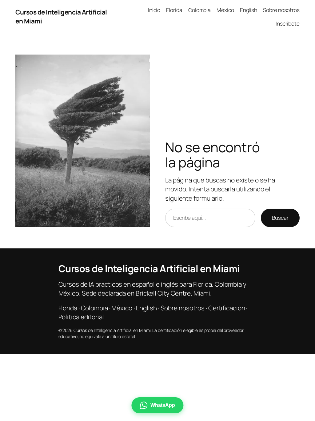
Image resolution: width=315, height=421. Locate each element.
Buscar (280, 217)
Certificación (226, 308)
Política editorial (81, 317)
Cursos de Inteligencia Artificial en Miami (149, 268)
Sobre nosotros (183, 308)
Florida (67, 308)
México (121, 308)
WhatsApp (162, 405)
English (146, 308)
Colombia (94, 308)
